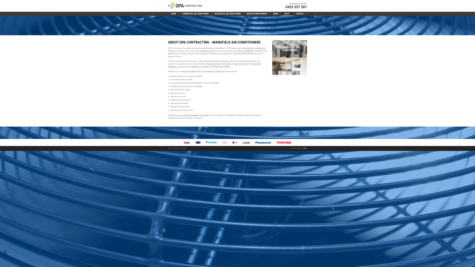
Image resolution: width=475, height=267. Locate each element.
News (275, 14)
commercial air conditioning (213, 71)
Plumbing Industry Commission (219, 64)
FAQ (169, 148)
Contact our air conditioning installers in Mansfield (188, 115)
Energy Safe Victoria (241, 64)
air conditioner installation (243, 51)
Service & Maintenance (257, 14)
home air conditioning (189, 71)
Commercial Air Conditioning (195, 14)
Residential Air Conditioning (228, 14)
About (287, 14)
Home (173, 14)
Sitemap (183, 148)
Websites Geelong (296, 148)
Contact (300, 14)
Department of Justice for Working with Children (210, 67)
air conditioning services (205, 51)
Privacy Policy (176, 148)
